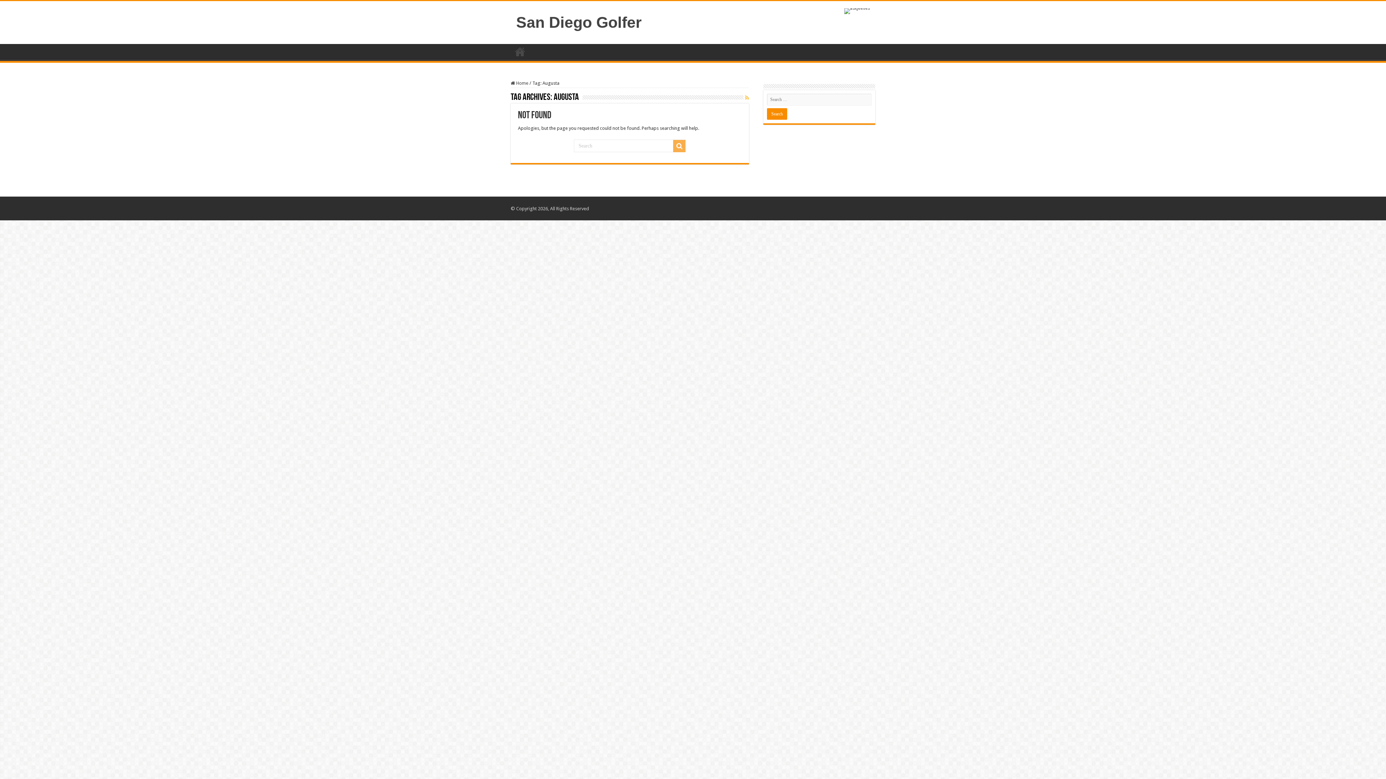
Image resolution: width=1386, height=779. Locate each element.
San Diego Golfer (579, 22)
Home (520, 51)
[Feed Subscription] (747, 98)
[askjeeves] (857, 10)
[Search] (679, 146)
